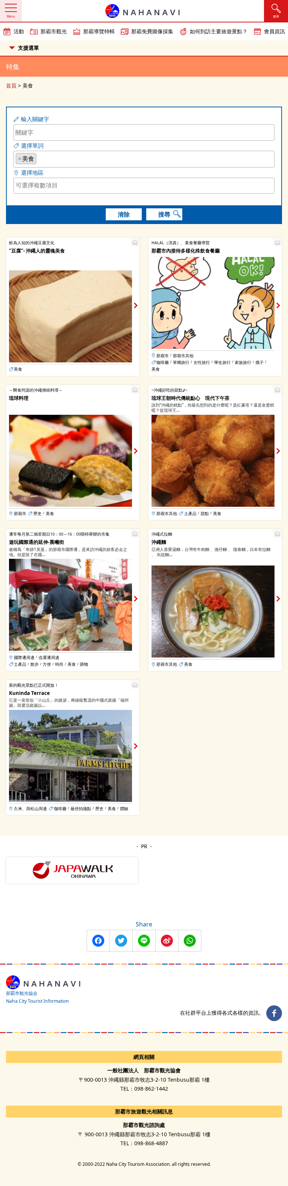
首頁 (11, 85)
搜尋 (164, 214)
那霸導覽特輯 (99, 31)
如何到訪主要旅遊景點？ (219, 31)
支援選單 (28, 47)
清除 (124, 214)
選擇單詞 (32, 145)
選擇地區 (32, 172)
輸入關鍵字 (35, 119)
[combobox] (144, 159)
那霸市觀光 (53, 31)
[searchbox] (40, 158)
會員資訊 (274, 31)
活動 (19, 31)
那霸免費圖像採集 (152, 31)
